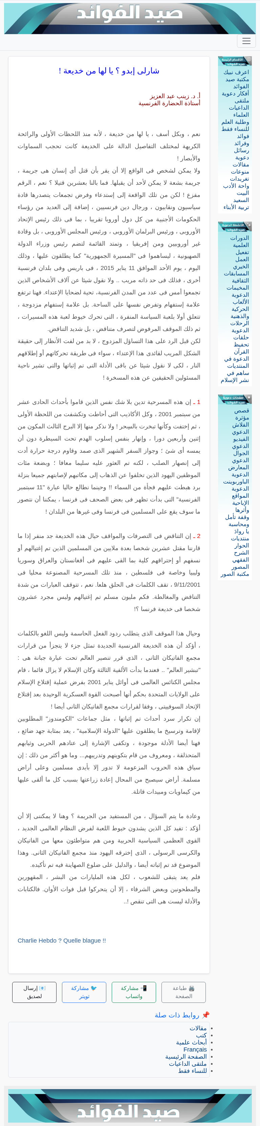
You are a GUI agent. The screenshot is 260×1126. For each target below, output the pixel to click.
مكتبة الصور (235, 574)
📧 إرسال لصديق (34, 992)
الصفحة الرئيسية (186, 1056)
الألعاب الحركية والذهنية (240, 309)
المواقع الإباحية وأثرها (240, 503)
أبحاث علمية (191, 1042)
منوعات (240, 171)
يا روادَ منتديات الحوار (240, 538)
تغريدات (239, 179)
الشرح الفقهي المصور (240, 559)
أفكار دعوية (235, 93)
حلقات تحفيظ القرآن (241, 344)
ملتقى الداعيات (188, 1063)
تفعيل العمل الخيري (241, 259)
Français (195, 1049)
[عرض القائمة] (246, 41)
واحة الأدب (236, 186)
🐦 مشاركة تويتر (84, 992)
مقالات (241, 164)
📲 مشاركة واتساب (134, 992)
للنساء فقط (235, 129)
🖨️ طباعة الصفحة (184, 992)
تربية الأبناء (236, 207)
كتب (201, 1035)
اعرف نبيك (236, 72)
